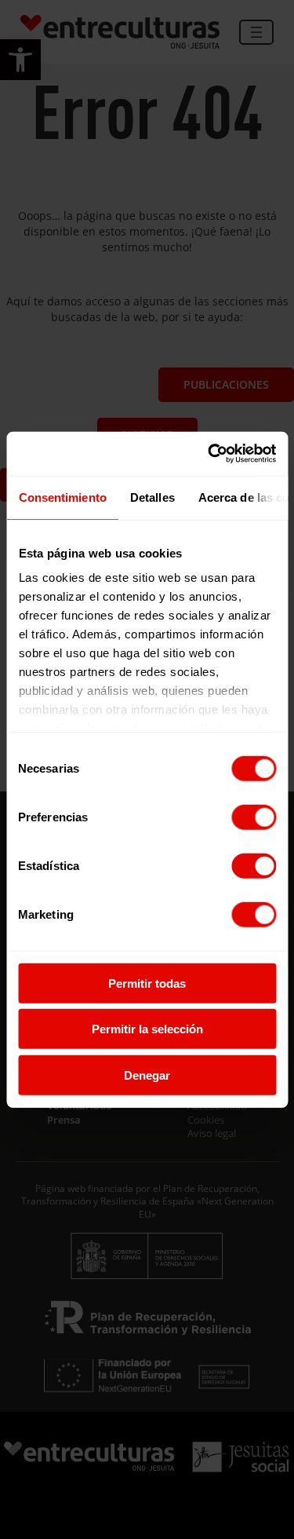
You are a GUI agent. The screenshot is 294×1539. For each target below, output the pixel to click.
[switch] (253, 816)
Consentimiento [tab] (62, 496)
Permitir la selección (147, 1029)
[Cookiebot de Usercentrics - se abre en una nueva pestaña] (209, 454)
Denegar (147, 1074)
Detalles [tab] (151, 496)
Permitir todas (147, 982)
